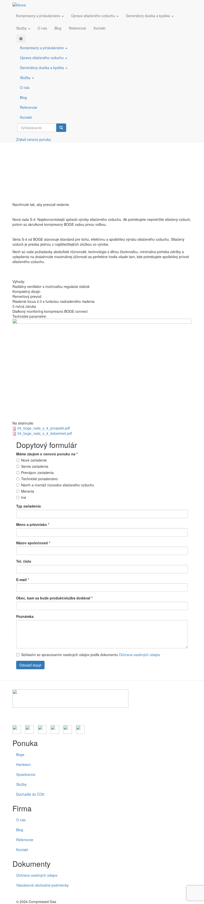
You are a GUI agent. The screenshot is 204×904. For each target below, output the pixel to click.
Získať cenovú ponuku (33, 139)
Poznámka (25, 616)
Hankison (23, 764)
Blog (57, 28)
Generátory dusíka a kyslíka (148, 15)
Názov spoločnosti (33, 542)
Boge (20, 754)
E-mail (22, 579)
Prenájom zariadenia (37, 472)
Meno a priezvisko (32, 524)
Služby (22, 28)
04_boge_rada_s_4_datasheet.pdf (44, 433)
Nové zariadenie (34, 460)
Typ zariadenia (28, 506)
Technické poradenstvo (39, 478)
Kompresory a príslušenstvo (38, 15)
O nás (42, 28)
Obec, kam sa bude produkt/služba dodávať (54, 597)
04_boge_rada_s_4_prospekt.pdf (43, 428)
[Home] (21, 4)
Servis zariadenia (34, 466)
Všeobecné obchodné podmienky (42, 885)
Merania (27, 491)
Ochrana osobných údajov (139, 654)
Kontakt (99, 28)
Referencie (77, 28)
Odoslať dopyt (30, 665)
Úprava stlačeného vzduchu (93, 15)
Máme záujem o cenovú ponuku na (47, 453)
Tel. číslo (23, 561)
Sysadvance (25, 774)
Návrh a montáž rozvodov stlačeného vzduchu (57, 484)
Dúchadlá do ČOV (30, 794)
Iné (23, 497)
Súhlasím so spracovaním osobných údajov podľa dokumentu (90, 654)
